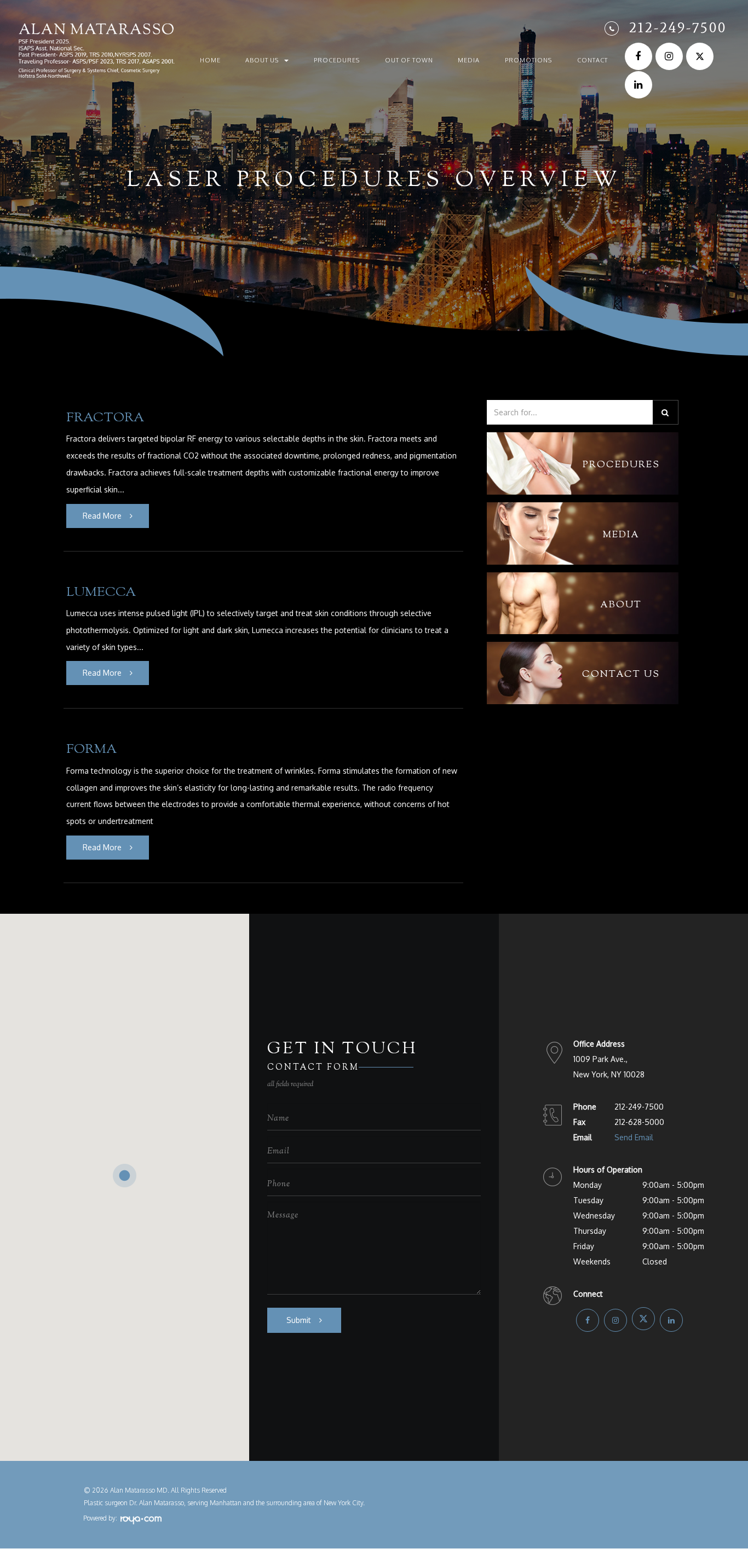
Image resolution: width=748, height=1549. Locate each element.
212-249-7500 (678, 27)
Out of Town (409, 60)
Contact (592, 60)
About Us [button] (262, 60)
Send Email (633, 1137)
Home (210, 60)
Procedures (337, 60)
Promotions (528, 60)
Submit (298, 1320)
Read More (102, 515)
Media (469, 60)
